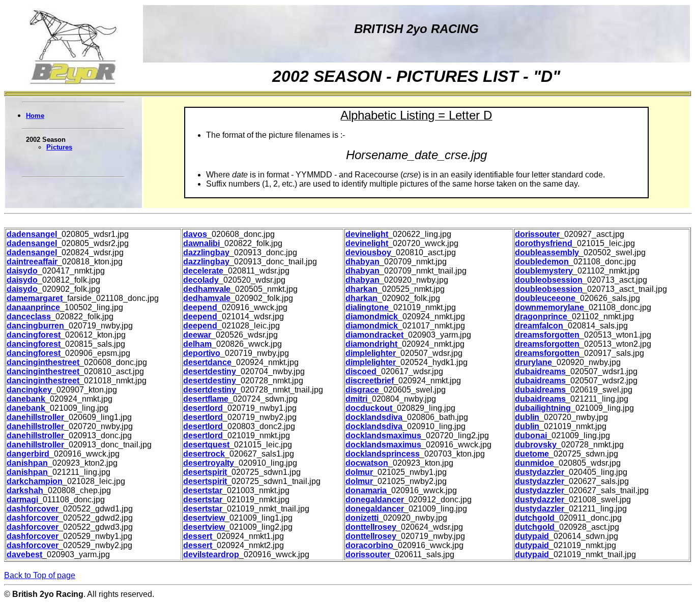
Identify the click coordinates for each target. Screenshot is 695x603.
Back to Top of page (39, 575)
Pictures (59, 147)
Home (35, 115)
